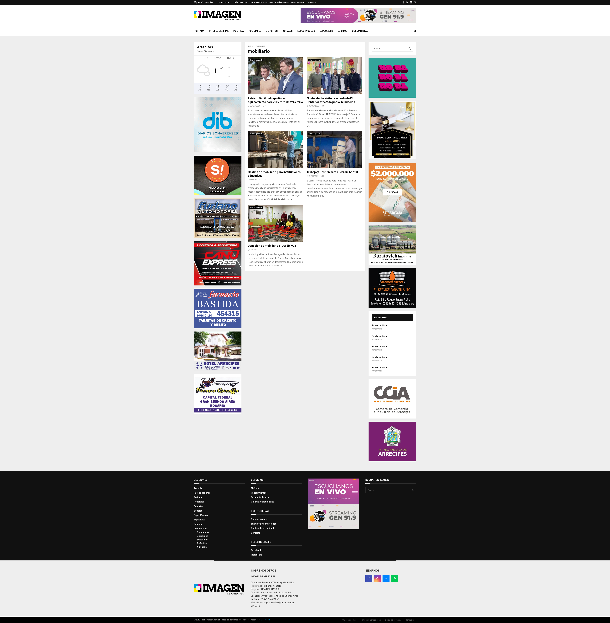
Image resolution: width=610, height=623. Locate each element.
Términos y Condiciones (263, 524)
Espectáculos (306, 31)
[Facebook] (368, 578)
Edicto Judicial (379, 325)
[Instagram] (377, 578)
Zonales (287, 31)
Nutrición (202, 547)
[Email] (386, 578)
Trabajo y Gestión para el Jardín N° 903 (332, 172)
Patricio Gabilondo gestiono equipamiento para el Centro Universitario (275, 100)
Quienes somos (298, 2)
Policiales (254, 31)
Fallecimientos (240, 2)
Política (238, 31)
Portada (199, 31)
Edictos (342, 31)
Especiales (326, 31)
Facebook (256, 550)
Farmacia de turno (260, 497)
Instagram (256, 554)
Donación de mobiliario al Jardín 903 (272, 245)
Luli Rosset (265, 620)
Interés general (219, 31)
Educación (202, 539)
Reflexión (202, 543)
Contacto (312, 2)
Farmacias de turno (258, 2)
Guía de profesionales (279, 2)
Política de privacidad (262, 528)
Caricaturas (203, 532)
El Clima (255, 488)
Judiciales (202, 536)
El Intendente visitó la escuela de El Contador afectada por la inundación (331, 100)
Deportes (272, 31)
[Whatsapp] (394, 578)
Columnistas (360, 31)
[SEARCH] (409, 48)
